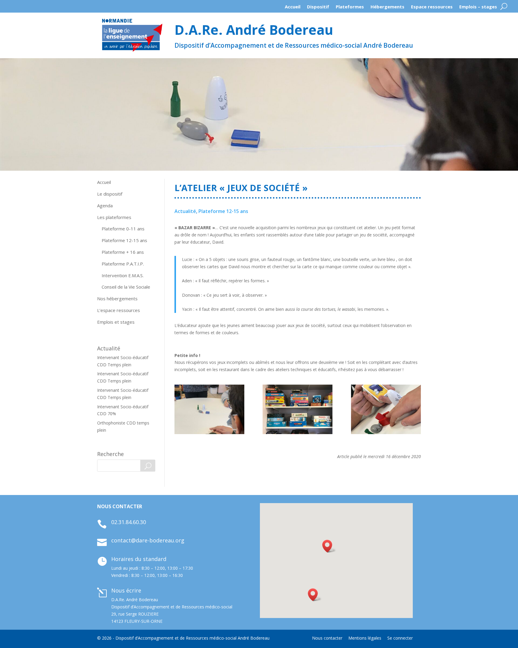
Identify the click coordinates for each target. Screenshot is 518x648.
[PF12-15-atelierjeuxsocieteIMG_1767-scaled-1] (297, 409)
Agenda (105, 205)
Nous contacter (327, 638)
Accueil (292, 8)
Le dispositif (109, 194)
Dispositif (318, 8)
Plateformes (350, 8)
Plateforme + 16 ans (123, 252)
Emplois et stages (116, 322)
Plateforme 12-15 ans (124, 240)
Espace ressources (432, 8)
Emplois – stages (478, 8)
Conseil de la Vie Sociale (126, 287)
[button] (315, 594)
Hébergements (387, 8)
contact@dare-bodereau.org (147, 540)
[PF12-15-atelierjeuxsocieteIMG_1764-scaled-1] (386, 409)
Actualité (185, 211)
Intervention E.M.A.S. (123, 275)
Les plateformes (114, 217)
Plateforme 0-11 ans (123, 229)
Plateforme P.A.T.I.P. (123, 264)
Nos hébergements (117, 299)
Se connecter (400, 638)
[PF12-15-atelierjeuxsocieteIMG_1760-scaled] (209, 409)
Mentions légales (364, 638)
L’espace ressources (118, 310)
